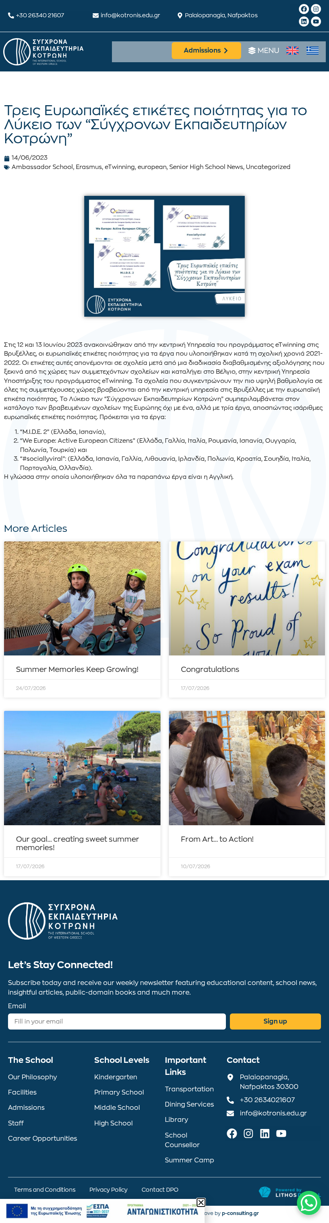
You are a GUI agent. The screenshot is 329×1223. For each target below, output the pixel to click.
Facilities (22, 1092)
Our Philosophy (32, 1077)
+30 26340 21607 (40, 15)
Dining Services (189, 1104)
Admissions (26, 1108)
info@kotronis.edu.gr (130, 15)
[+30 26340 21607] (11, 15)
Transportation (189, 1089)
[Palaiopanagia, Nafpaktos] (180, 15)
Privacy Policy (108, 1189)
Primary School (119, 1092)
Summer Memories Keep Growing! (77, 669)
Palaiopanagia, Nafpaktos (221, 15)
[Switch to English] (292, 51)
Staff (16, 1123)
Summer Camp (189, 1160)
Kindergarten (115, 1077)
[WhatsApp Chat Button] (309, 1203)
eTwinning (120, 167)
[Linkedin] (304, 21)
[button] (201, 1202)
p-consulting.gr (240, 1213)
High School (113, 1123)
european (152, 167)
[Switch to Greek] (313, 51)
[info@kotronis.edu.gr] (96, 15)
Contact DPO (160, 1189)
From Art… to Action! (217, 839)
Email (17, 1006)
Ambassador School (42, 167)
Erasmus (89, 167)
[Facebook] (304, 9)
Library (176, 1120)
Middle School (117, 1108)
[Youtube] (316, 21)
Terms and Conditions (44, 1189)
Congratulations (210, 669)
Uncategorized (268, 167)
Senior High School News (206, 167)
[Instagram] (316, 9)
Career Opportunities (42, 1138)
